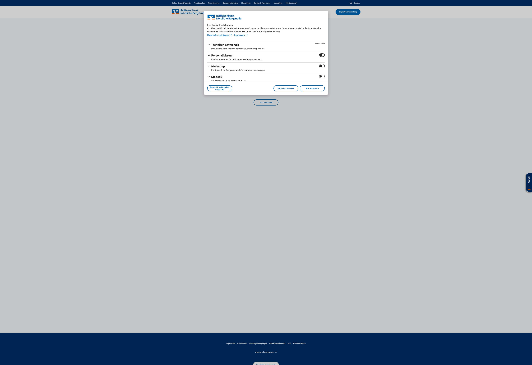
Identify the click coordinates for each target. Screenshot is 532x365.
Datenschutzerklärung (218, 35)
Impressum (239, 35)
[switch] (322, 55)
